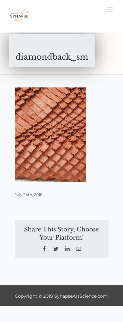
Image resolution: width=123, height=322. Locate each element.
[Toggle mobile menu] (110, 9)
